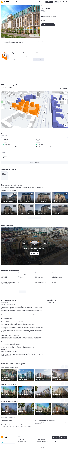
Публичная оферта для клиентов (42, 447)
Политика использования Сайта (41, 445)
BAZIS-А (43, 20)
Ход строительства (25, 48)
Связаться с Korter (22, 441)
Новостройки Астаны (49, 5)
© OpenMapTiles (55, 127)
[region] (34, 109)
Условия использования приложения (43, 443)
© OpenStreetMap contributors (62, 127)
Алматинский (56, 5)
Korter (42, 5)
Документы (16, 48)
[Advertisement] (34, 72)
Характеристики (41, 48)
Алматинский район (14, 89)
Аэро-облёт (33, 48)
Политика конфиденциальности (41, 441)
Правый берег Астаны (22, 89)
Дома (10, 48)
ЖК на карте (4, 48)
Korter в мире (21, 439)
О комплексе (50, 48)
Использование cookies (40, 439)
